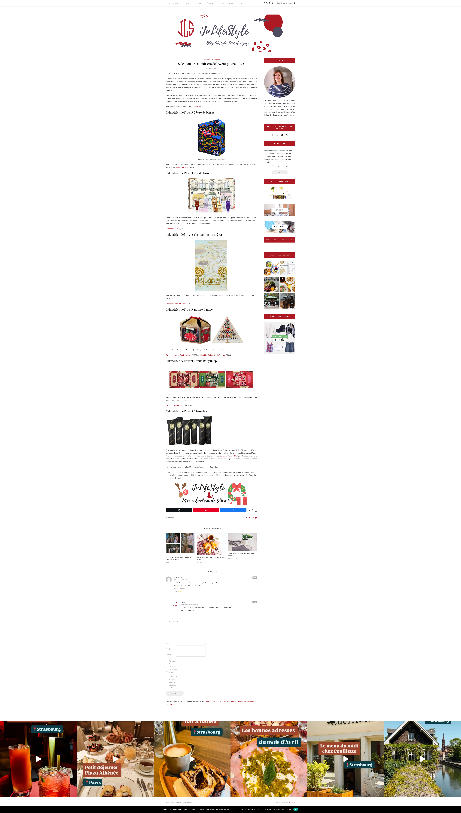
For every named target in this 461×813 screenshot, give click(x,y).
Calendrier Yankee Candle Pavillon (178, 355)
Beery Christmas (182, 167)
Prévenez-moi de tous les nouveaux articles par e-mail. (173, 682)
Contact (240, 3)
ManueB (178, 577)
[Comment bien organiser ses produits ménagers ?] (287, 301)
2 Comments (170, 518)
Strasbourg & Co (172, 3)
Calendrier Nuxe (172, 229)
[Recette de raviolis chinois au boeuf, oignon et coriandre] (271, 268)
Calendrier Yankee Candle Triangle (212, 355)
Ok (295, 809)
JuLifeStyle (292, 802)
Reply (254, 577)
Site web (168, 655)
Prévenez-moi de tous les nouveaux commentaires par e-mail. (173, 666)
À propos (210, 3)
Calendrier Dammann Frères (176, 304)
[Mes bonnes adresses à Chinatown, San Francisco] (271, 301)
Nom (168, 644)
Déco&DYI (207, 59)
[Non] (458, 809)
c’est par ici (195, 106)
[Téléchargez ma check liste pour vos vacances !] (287, 268)
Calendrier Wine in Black (229, 456)
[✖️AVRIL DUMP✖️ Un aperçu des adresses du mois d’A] (268, 759)
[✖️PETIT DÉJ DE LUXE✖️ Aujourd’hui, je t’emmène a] (115, 759)
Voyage (186, 3)
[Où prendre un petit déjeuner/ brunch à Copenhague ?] (287, 285)
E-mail (168, 649)
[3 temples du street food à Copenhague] (271, 285)
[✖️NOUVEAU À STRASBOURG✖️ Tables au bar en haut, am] (38, 759)
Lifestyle (198, 3)
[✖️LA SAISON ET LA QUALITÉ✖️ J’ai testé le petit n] (345, 759)
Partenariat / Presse (225, 3)
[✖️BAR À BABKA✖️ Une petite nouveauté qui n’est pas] (192, 759)
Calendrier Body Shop (174, 405)
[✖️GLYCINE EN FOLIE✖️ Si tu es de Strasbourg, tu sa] (422, 759)
